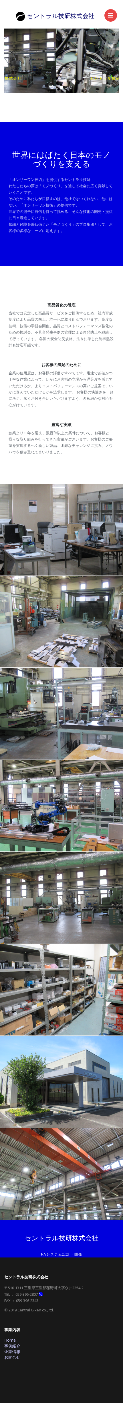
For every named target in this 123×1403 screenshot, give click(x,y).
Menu (110, 15)
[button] (12, 61)
